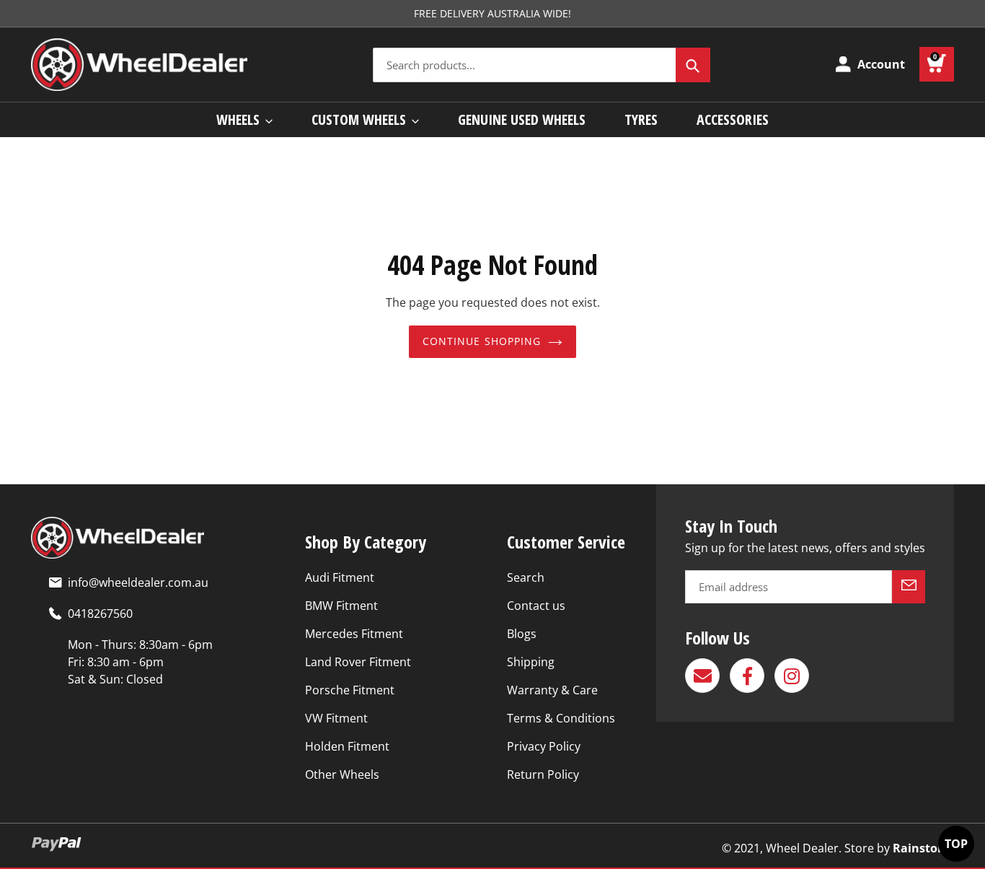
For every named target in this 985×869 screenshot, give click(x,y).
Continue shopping (482, 341)
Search (525, 577)
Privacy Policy (543, 746)
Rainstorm (923, 848)
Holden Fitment (347, 746)
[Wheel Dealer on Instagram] (791, 675)
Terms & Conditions (561, 718)
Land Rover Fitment (358, 662)
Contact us (536, 605)
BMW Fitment (341, 605)
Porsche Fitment (349, 690)
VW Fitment (336, 718)
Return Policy (543, 774)
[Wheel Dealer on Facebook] (747, 675)
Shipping (531, 662)
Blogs (521, 634)
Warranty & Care (552, 690)
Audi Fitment (339, 577)
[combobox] (541, 65)
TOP (956, 844)
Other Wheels (342, 774)
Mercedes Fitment (354, 634)
